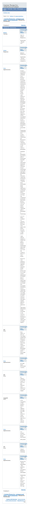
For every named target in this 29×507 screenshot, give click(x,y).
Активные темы (6, 12)
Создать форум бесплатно (10, 500)
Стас (4, 68)
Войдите (11, 16)
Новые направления (13, 20)
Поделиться (22, 29)
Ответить (23, 25)
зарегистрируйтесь (19, 16)
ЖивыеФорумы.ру (21, 500)
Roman (5, 32)
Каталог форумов (21, 499)
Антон (4, 50)
